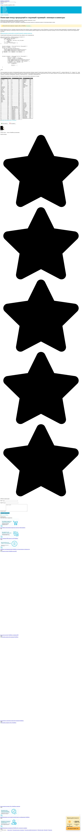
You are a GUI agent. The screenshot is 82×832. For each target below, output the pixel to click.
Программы (5, 9)
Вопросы (4, 10)
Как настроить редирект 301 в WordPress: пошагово (10, 806)
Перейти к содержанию (4, 0)
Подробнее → (29, 25)
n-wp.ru (1, 3)
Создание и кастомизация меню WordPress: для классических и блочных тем (15, 549)
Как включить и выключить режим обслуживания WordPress (12, 720)
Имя (1, 500)
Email (1, 502)
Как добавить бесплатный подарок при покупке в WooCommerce (12, 527)
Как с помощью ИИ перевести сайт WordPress (9, 538)
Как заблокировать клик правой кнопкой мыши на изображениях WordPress (14, 817)
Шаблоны (4, 7)
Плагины (4, 6)
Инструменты (5, 12)
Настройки (5, 8)
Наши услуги (5, 11)
